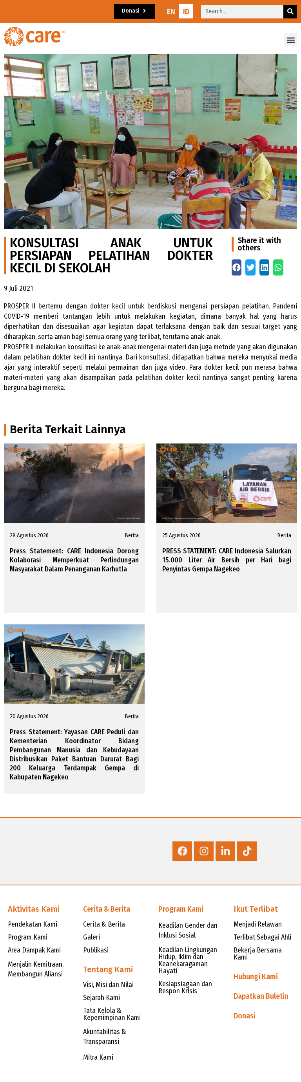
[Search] (290, 11)
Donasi (245, 1015)
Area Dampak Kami (34, 950)
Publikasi (96, 950)
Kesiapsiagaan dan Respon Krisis (185, 987)
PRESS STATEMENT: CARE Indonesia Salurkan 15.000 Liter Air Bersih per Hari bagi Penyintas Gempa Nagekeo (226, 560)
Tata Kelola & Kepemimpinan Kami (112, 1014)
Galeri (91, 937)
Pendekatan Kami (32, 924)
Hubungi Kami (256, 976)
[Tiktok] (247, 851)
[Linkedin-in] (225, 851)
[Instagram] (204, 851)
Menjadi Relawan (258, 924)
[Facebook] (182, 851)
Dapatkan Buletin (261, 996)
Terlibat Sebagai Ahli (262, 937)
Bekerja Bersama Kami (258, 954)
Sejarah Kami (101, 997)
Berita (132, 535)
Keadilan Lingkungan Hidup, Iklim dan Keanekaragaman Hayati (187, 960)
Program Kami (27, 937)
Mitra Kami (98, 1057)
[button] (290, 39)
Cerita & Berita (106, 909)
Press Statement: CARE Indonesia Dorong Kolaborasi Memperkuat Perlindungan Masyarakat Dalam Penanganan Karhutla (74, 560)
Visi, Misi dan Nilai (108, 984)
